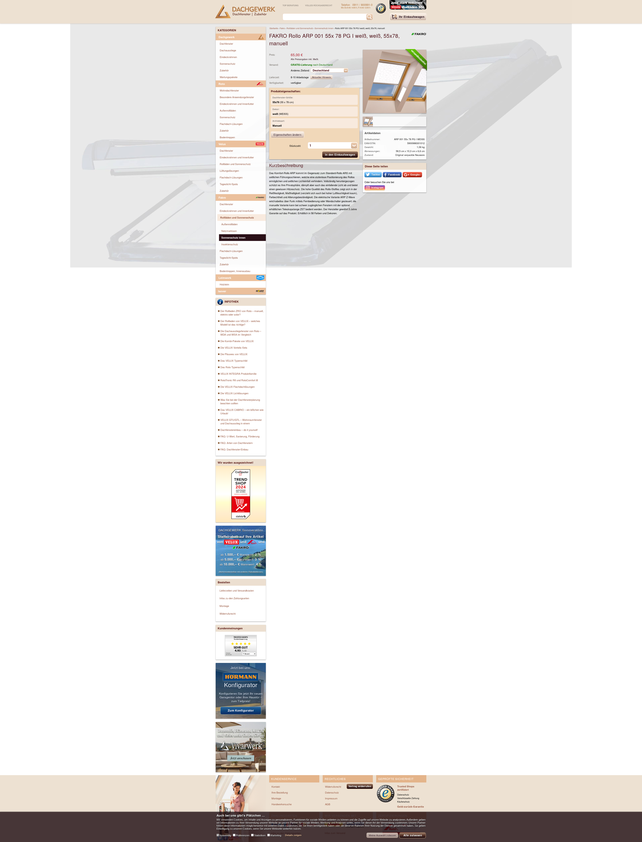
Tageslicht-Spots (229, 184)
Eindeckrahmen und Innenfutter (237, 104)
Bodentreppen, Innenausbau (235, 271)
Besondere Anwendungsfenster (237, 97)
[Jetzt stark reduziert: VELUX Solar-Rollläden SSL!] (408, 5)
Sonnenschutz (227, 63)
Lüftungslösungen (229, 170)
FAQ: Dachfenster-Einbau (234, 449)
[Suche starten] (369, 17)
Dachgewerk (227, 37)
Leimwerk (225, 278)
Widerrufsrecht (228, 613)
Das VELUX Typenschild (233, 360)
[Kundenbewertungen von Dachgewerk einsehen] (241, 655)
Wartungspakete (228, 77)
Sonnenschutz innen (324, 28)
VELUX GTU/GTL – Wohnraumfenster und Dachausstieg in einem (241, 421)
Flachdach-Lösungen (231, 124)
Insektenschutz (229, 244)
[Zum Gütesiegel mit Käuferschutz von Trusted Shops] (381, 8)
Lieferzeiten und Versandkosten (237, 590)
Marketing (275, 835)
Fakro (282, 28)
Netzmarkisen (229, 231)
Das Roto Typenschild (232, 367)
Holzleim (224, 284)
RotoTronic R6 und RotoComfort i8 (239, 380)
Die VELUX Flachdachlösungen (237, 386)
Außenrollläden (228, 110)
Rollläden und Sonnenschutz (300, 28)
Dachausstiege (228, 50)
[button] (373, 174)
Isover (222, 291)
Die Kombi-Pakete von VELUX (237, 341)
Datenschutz (332, 792)
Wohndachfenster (229, 90)
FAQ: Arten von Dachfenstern (236, 443)
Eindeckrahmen (228, 57)
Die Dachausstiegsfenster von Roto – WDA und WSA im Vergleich (240, 332)
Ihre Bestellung (280, 792)
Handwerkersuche (282, 804)
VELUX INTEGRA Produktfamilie (238, 373)
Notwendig (225, 835)
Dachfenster (226, 43)
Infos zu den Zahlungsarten (234, 598)
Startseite (274, 28)
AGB (327, 804)
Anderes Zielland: (300, 70)
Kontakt (276, 786)
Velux (222, 144)
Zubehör (224, 70)
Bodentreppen (227, 137)
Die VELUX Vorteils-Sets (233, 347)
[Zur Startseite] (245, 11)
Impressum (331, 798)
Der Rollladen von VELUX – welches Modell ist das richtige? (240, 322)
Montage (224, 605)
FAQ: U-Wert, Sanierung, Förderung (239, 436)
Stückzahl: (295, 145)
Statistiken (259, 835)
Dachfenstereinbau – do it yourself (238, 430)
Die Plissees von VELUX (233, 354)
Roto (222, 84)
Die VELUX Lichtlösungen (234, 393)
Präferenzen (242, 835)
